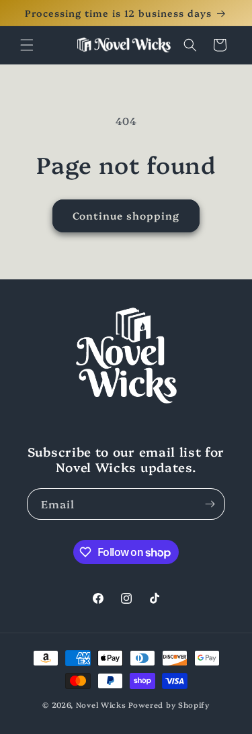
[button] (27, 45)
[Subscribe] (209, 504)
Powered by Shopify (169, 705)
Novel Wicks (101, 705)
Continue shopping (126, 215)
